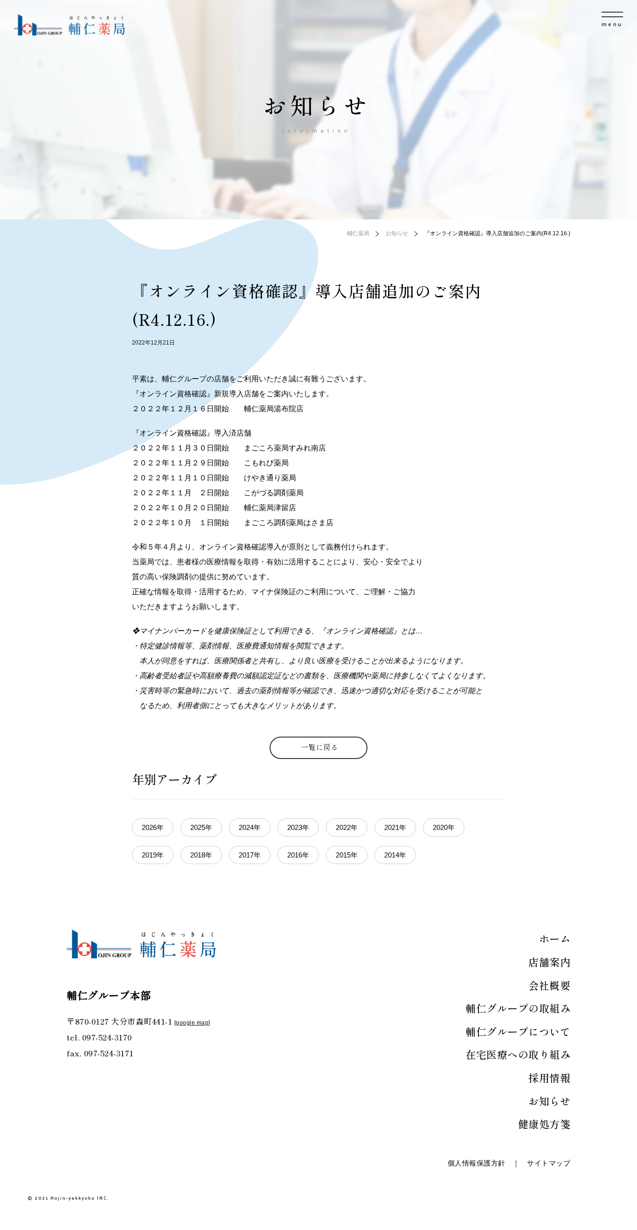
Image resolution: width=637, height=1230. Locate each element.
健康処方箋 (544, 1123)
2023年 (298, 827)
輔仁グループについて (517, 1031)
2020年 (444, 827)
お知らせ (549, 1100)
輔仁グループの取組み (517, 1007)
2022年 (347, 827)
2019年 (153, 855)
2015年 (347, 855)
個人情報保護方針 (476, 1163)
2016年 (298, 855)
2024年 (250, 827)
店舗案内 (549, 961)
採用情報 (549, 1077)
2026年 (153, 827)
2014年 (395, 855)
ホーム (555, 938)
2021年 (395, 827)
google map (192, 1022)
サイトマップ (548, 1163)
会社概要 (549, 984)
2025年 (201, 827)
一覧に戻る (319, 746)
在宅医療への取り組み (517, 1054)
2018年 (201, 855)
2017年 (250, 855)
